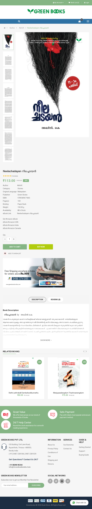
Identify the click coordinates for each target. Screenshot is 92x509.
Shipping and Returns (53, 462)
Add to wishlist (14, 253)
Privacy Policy (53, 449)
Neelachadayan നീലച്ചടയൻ (38, 28)
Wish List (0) (74, 2)
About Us (51, 445)
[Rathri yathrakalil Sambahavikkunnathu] (23, 373)
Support (82, 451)
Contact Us (67, 449)
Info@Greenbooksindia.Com (20, 467)
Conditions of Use (53, 454)
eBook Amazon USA (10, 222)
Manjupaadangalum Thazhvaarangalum (68, 393)
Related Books (11, 351)
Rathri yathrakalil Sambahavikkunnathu (23, 393)
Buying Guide (84, 455)
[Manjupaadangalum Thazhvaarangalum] (68, 373)
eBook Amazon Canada (12, 228)
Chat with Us (81, 503)
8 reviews (15, 176)
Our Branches (68, 445)
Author (12, 28)
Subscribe (36, 485)
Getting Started (85, 447)
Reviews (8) (55, 299)
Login (87, 2)
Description (37, 299)
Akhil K (21, 28)
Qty (4, 235)
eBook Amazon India (11, 225)
